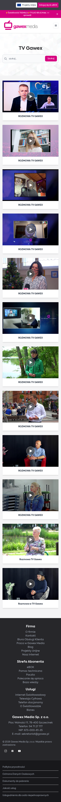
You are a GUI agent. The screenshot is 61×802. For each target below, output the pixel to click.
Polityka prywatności (14, 766)
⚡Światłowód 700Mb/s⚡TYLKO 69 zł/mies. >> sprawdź (27, 14)
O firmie (30, 632)
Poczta (30, 674)
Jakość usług (9, 788)
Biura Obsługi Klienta (30, 639)
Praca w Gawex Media (31, 643)
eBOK (30, 667)
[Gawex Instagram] (6, 751)
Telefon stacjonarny (30, 702)
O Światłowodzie (30, 706)
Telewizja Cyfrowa (30, 698)
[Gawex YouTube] (19, 751)
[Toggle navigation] (55, 25)
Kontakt (30, 635)
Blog (30, 647)
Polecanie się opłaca (30, 678)
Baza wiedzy (30, 682)
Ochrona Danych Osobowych (18, 774)
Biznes (30, 710)
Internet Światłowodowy (30, 694)
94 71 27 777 (36, 726)
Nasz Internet (30, 654)
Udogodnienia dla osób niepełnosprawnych (26, 795)
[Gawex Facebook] (12, 751)
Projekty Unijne (30, 650)
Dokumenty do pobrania (16, 781)
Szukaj (51, 58)
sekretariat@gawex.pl (35, 734)
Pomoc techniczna (30, 671)
